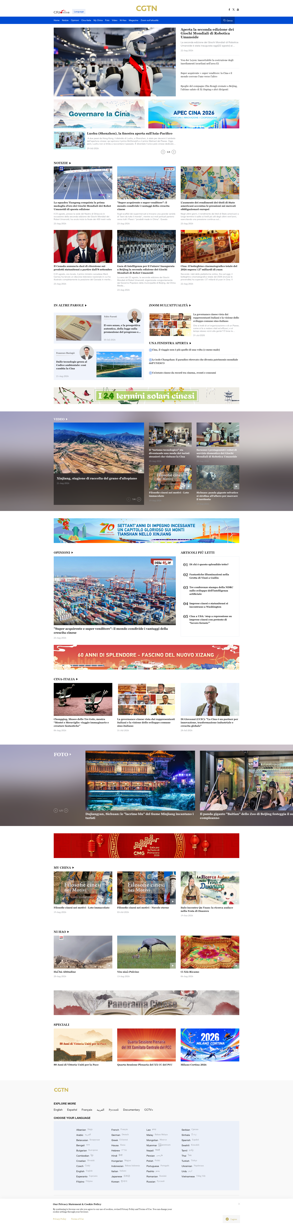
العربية (100, 1109)
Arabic (83, 1134)
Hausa (118, 1145)
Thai (187, 1155)
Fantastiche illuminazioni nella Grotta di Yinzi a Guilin (209, 576)
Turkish (189, 1160)
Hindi (116, 1155)
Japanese (120, 1176)
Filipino (84, 1181)
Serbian (190, 1129)
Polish (153, 1160)
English (58, 1109)
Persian (154, 1155)
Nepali (153, 1150)
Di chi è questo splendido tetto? (209, 564)
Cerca (230, 20)
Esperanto (87, 1176)
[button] (163, 152)
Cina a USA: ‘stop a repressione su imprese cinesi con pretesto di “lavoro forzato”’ (210, 619)
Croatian (85, 1160)
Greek (119, 1140)
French (119, 1129)
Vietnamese (193, 1176)
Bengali (83, 1145)
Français (87, 1109)
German (120, 1134)
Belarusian (88, 1140)
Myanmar (158, 1145)
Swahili (190, 1145)
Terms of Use (77, 1219)
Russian (155, 1181)
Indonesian (125, 1166)
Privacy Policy (59, 1219)
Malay (157, 1134)
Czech (83, 1166)
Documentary (131, 1109)
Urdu (187, 1171)
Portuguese (157, 1166)
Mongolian (156, 1140)
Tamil (188, 1150)
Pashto (153, 1171)
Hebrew (119, 1150)
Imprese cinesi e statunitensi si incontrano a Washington (208, 605)
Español (72, 1109)
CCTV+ (148, 1109)
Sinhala (189, 1134)
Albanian (84, 1129)
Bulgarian (87, 1150)
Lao (151, 1129)
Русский (114, 1109)
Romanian (156, 1176)
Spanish (190, 1140)
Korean (119, 1181)
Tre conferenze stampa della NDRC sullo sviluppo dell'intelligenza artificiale (211, 590)
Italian (118, 1171)
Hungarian (121, 1160)
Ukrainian (193, 1166)
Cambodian (84, 1155)
